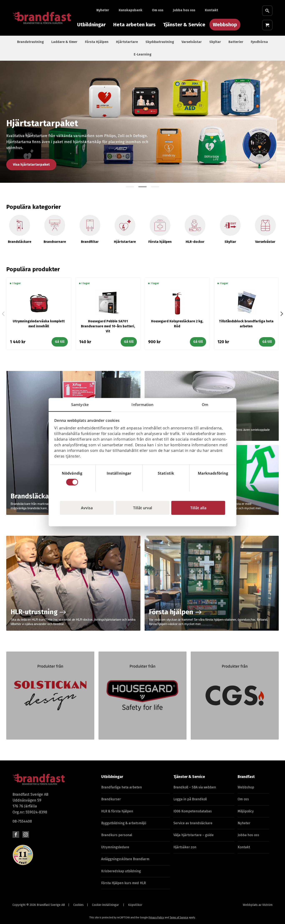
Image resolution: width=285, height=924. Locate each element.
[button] (130, 186)
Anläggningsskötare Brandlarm (125, 859)
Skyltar (215, 42)
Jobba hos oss (184, 10)
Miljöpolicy (246, 811)
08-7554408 (22, 821)
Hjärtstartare (127, 42)
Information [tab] (142, 404)
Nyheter (102, 10)
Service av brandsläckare (192, 823)
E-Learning (142, 54)
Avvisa (87, 507)
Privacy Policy (156, 917)
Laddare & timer (64, 42)
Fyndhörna (259, 42)
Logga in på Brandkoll (190, 799)
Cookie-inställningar (105, 905)
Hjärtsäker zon (184, 847)
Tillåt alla (198, 507)
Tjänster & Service (184, 25)
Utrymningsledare (115, 847)
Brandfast (246, 776)
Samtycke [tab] (80, 404)
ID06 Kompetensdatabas (192, 811)
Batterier (235, 42)
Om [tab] (205, 404)
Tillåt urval (142, 507)
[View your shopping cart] (267, 25)
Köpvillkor (135, 905)
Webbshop (225, 25)
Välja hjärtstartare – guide (193, 835)
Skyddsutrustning (159, 42)
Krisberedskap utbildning (121, 871)
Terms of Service (179, 917)
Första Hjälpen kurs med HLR (123, 883)
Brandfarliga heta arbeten (121, 787)
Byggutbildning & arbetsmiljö (123, 823)
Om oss (157, 10)
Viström (267, 905)
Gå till (59, 342)
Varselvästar (192, 42)
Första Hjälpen (96, 42)
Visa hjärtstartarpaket (31, 164)
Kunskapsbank (130, 10)
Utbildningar (91, 25)
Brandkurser (111, 799)
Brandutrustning (30, 42)
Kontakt (211, 10)
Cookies (78, 905)
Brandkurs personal (116, 835)
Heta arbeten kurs (134, 25)
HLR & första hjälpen (117, 811)
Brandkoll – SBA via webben (194, 787)
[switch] (119, 482)
